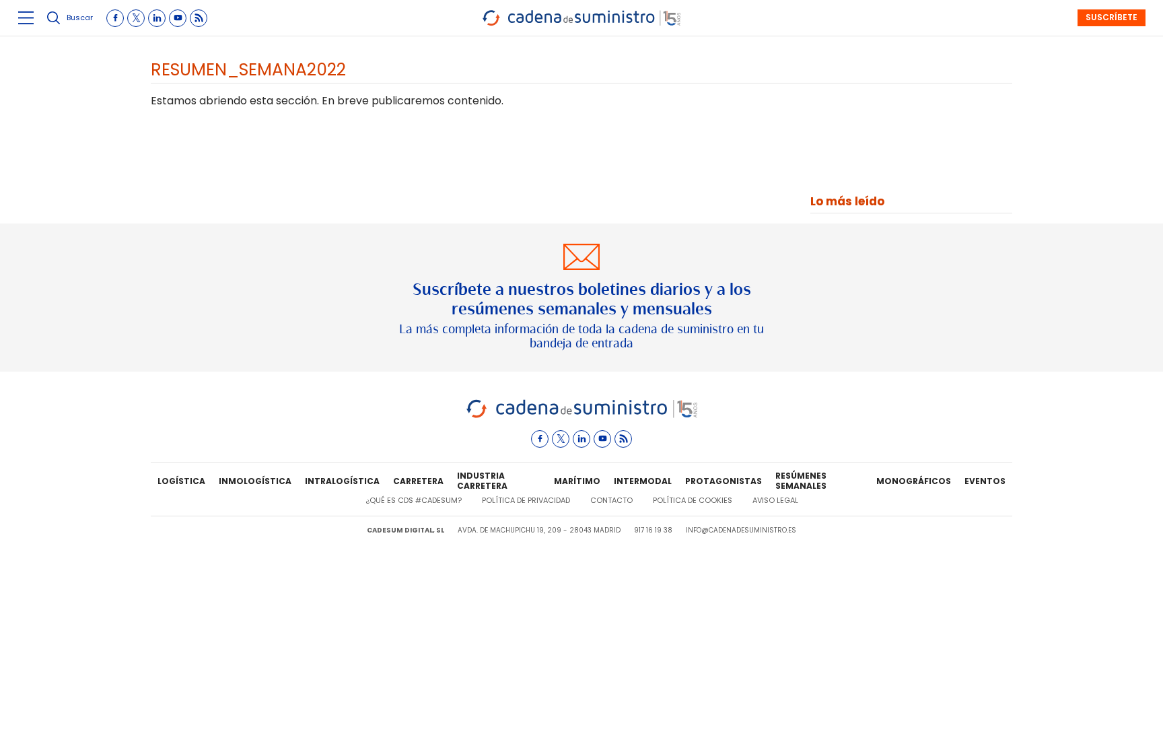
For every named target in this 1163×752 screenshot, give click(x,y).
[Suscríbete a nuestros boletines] (581, 298)
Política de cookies (692, 500)
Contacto (611, 500)
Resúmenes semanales (800, 481)
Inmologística (255, 481)
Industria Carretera (482, 481)
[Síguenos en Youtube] (178, 18)
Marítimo (577, 481)
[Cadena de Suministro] (581, 415)
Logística (181, 481)
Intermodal (643, 481)
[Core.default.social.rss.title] (198, 18)
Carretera (418, 481)
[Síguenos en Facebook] (115, 18)
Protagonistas (723, 481)
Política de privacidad (526, 500)
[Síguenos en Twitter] (136, 18)
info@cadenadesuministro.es (741, 530)
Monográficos (913, 481)
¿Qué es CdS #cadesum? (413, 500)
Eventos (985, 481)
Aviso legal (775, 500)
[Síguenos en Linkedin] (157, 18)
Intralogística (342, 481)
